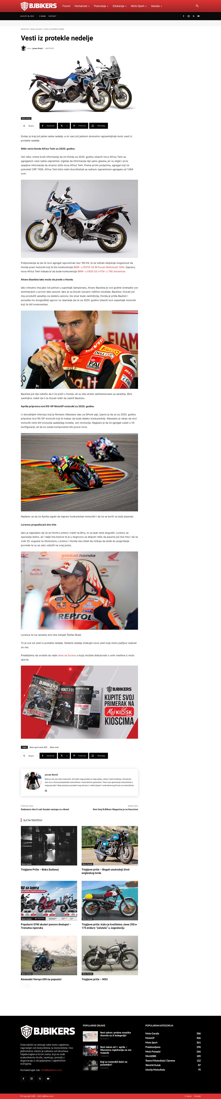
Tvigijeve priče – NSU (95, 979)
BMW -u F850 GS (87, 271)
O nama (42, 16)
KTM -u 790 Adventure (112, 271)
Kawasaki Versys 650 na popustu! (41, 979)
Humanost (81, 6)
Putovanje (100, 6)
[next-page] (27, 986)
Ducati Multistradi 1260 (111, 267)
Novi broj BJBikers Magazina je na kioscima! (115, 809)
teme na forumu (67, 655)
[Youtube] (198, 16)
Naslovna (25, 29)
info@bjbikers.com (51, 1070)
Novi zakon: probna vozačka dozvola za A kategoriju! (115, 1034)
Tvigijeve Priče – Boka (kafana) (40, 869)
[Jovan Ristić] (24, 48)
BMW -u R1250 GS (84, 267)
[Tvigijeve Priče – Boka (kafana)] (49, 845)
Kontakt (52, 16)
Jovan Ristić (37, 48)
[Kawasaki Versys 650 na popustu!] (49, 955)
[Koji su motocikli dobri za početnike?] (90, 1065)
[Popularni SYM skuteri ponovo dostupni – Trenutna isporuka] (49, 900)
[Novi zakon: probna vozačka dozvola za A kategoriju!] (90, 1036)
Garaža (155, 6)
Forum (66, 6)
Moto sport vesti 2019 (38, 747)
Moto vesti (54, 747)
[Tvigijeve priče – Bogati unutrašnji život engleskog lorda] (110, 845)
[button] (197, 6)
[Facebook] (183, 16)
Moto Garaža (36, 29)
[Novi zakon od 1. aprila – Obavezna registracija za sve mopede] (90, 1051)
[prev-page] (23, 986)
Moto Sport (137, 6)
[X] (193, 16)
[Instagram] (188, 16)
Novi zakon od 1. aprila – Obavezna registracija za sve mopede (115, 1050)
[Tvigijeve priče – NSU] (110, 955)
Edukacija (118, 6)
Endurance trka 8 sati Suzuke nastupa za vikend (45, 809)
